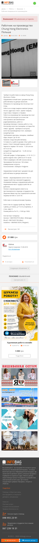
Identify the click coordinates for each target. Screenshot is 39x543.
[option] (20, 59)
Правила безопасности (10, 509)
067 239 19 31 (9, 528)
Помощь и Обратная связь (11, 492)
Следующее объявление (18, 268)
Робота (11, 9)
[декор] (20, 440)
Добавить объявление (10, 497)
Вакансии (20, 9)
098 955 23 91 (9, 517)
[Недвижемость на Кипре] (20, 397)
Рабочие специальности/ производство (14, 11)
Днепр (4, 9)
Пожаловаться (29, 262)
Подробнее (19, 356)
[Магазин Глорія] (20, 375)
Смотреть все (19, 280)
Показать (10, 540)
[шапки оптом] (20, 419)
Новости (5, 502)
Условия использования (10, 507)
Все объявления (14, 249)
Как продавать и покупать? (11, 494)
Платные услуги (7, 504)
